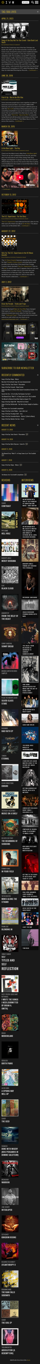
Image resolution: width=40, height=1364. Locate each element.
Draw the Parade (15, 311)
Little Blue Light (31, 153)
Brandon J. (6, 99)
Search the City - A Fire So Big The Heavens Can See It (16, 394)
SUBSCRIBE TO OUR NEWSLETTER (18, 368)
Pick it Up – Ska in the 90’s (20, 115)
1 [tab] (3, 359)
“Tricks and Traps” (11, 315)
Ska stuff (10, 109)
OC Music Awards (10, 260)
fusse (28, 1360)
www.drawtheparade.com (10, 319)
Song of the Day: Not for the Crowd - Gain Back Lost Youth (20, 41)
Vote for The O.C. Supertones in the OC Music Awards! (17, 253)
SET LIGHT (25, 2)
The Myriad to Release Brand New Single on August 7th (16, 399)
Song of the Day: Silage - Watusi (10, 379)
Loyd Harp (6, 44)
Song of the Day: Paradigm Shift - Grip (12, 414)
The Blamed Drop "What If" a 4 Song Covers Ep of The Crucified (19, 396)
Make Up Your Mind (20, 309)
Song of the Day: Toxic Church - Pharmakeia (13, 384)
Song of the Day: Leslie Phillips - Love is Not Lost (14, 411)
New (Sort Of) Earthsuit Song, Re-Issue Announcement (16, 382)
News (11, 44)
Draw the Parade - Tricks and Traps (14, 303)
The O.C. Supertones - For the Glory (14, 216)
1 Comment (17, 44)
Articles (13, 257)
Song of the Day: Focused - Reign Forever (12, 387)
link (5, 268)
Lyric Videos (14, 218)
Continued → (33, 70)
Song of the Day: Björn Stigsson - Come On (13, 444)
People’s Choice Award (14, 262)
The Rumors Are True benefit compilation (12, 408)
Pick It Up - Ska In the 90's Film (12, 97)
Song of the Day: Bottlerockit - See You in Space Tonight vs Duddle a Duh (20, 405)
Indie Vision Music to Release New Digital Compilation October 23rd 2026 (20, 390)
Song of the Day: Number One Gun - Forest (13, 419)
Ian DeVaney (6, 150)
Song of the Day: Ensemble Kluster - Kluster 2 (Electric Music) (18, 416)
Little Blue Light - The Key (11, 148)
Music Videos (15, 150)
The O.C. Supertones (8, 221)
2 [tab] (5, 359)
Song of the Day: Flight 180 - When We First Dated (15, 402)
